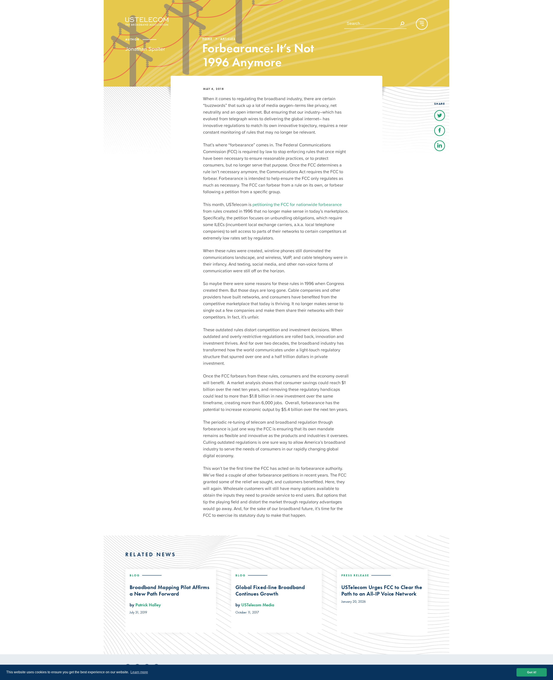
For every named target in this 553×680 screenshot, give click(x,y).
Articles (227, 39)
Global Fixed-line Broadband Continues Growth (270, 590)
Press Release (355, 575)
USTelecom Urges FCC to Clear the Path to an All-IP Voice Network (381, 590)
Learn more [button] (139, 672)
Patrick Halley (148, 605)
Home (207, 39)
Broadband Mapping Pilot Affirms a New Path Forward (170, 590)
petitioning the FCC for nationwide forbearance (297, 204)
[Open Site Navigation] (422, 24)
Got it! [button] (531, 672)
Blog (135, 575)
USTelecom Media (257, 605)
